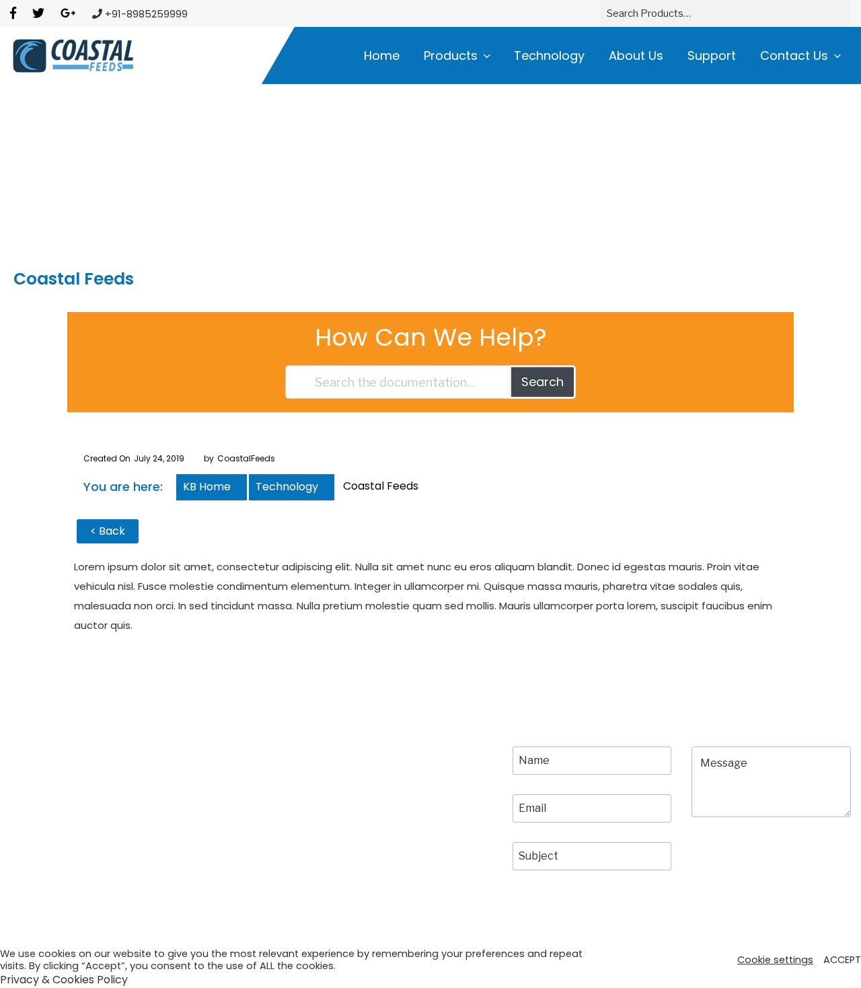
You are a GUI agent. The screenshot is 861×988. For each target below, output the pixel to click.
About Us (636, 55)
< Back (107, 531)
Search (542, 381)
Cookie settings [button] (775, 960)
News (24, 804)
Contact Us (794, 55)
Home (382, 55)
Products (451, 55)
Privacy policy (296, 924)
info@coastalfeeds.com (372, 831)
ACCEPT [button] (842, 960)
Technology (549, 55)
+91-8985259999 (352, 804)
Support (711, 55)
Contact (171, 804)
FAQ (160, 778)
